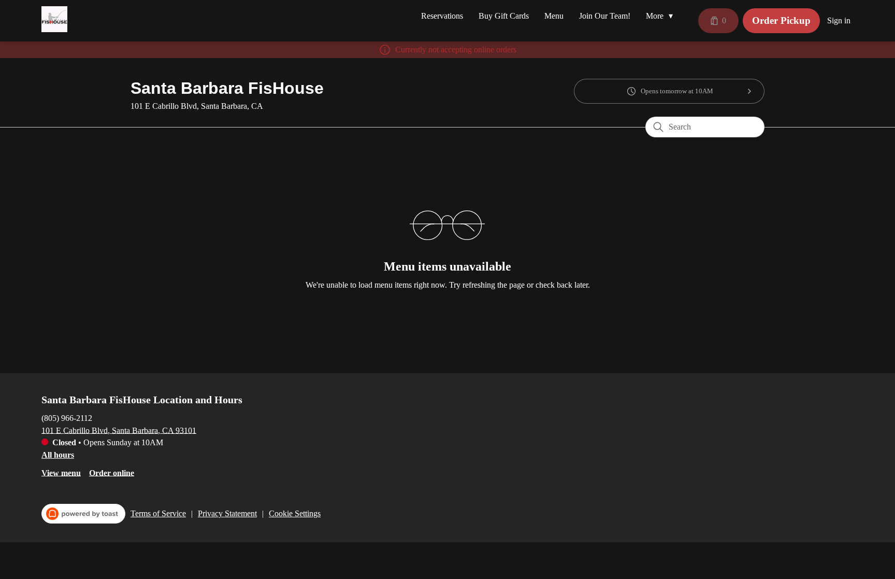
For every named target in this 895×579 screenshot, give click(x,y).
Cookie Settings (295, 513)
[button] (662, 16)
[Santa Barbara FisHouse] (54, 19)
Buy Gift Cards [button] (504, 15)
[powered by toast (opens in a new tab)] (83, 513)
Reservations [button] (442, 15)
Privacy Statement (227, 513)
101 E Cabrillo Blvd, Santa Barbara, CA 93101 (118, 430)
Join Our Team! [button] (604, 15)
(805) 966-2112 (66, 417)
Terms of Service (158, 513)
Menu (554, 15)
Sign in (838, 20)
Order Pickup (781, 20)
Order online (111, 472)
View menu (61, 472)
